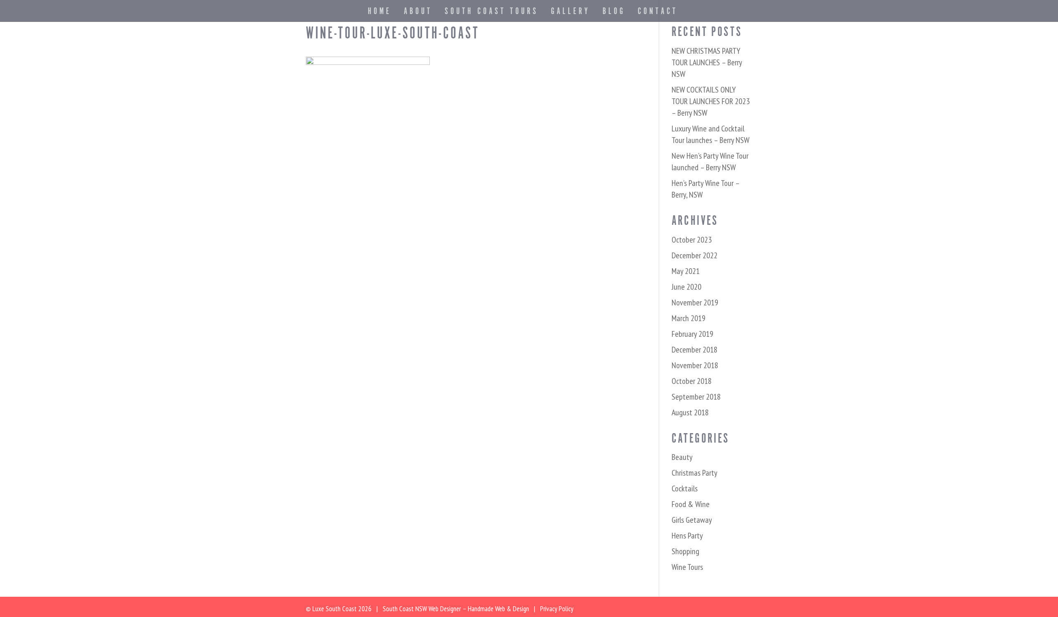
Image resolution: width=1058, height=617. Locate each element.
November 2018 (695, 365)
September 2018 (696, 396)
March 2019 (688, 318)
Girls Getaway (692, 520)
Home (379, 13)
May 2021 (686, 271)
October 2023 (692, 239)
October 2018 (692, 381)
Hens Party (687, 535)
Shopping (685, 551)
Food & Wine (691, 504)
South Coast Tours (492, 13)
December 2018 (694, 349)
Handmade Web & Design (498, 608)
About (418, 13)
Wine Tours (687, 567)
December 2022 (694, 255)
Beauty (682, 457)
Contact (658, 13)
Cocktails (685, 488)
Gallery (570, 13)
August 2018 (690, 412)
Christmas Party (694, 472)
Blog (614, 13)
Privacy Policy (556, 608)
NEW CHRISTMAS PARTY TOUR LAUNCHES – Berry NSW (707, 62)
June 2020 (686, 286)
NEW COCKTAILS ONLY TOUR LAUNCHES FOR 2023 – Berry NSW (711, 101)
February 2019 (692, 334)
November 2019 (695, 302)
